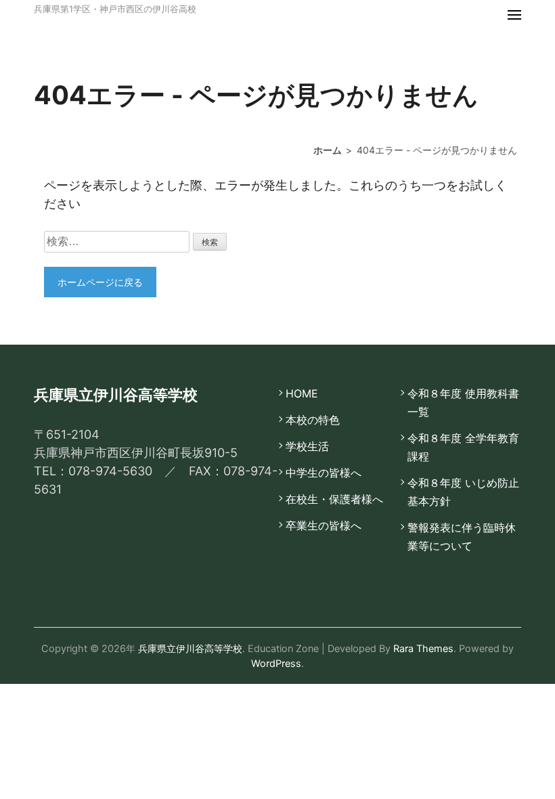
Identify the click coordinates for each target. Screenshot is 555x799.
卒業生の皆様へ (323, 525)
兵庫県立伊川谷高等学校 (190, 648)
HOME (302, 393)
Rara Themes (423, 648)
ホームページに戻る (100, 282)
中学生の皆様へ (323, 472)
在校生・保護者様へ (334, 499)
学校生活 (307, 446)
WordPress (276, 663)
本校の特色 (313, 420)
